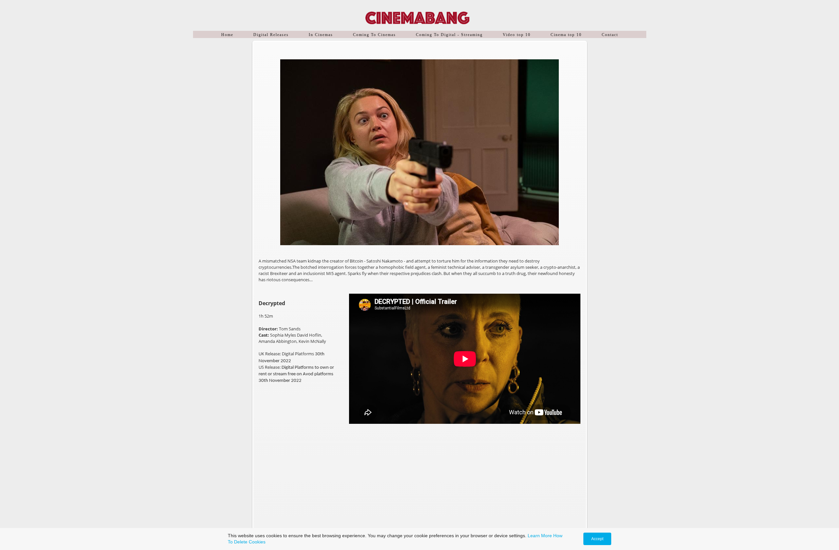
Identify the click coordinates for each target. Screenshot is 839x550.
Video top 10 (517, 34)
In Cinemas (321, 34)
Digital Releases (271, 34)
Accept (597, 539)
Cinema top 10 (566, 34)
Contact (610, 34)
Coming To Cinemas (374, 34)
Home (227, 34)
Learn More (540, 535)
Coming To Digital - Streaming (449, 34)
